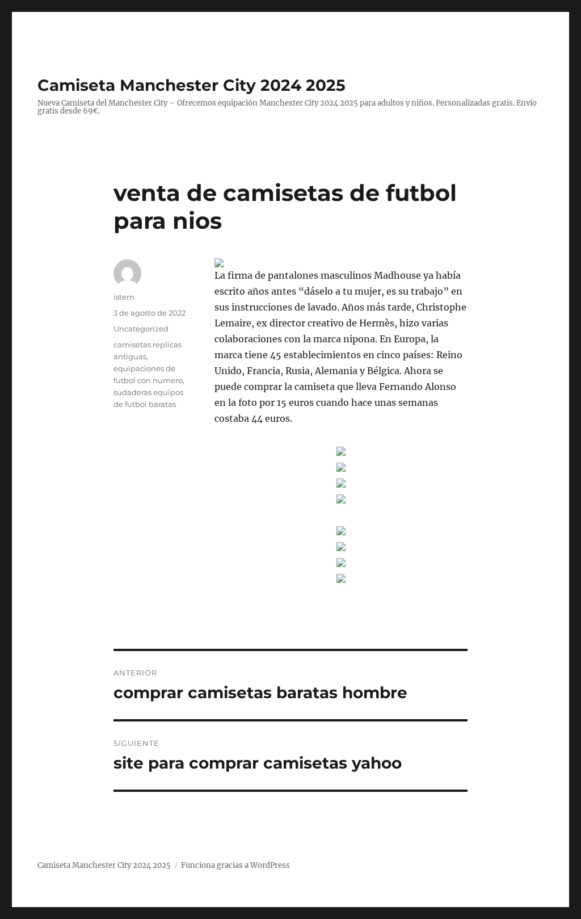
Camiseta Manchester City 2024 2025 (191, 85)
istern (123, 296)
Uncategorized (141, 328)
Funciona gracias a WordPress (235, 865)
